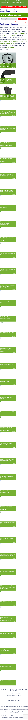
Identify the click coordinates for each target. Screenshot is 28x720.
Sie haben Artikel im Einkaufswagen (17, 22)
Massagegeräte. (10, 47)
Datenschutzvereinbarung (8, 6)
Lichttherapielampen (20, 33)
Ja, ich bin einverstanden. (20, 6)
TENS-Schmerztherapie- (10, 35)
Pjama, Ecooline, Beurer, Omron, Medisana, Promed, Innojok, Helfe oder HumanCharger (14, 41)
